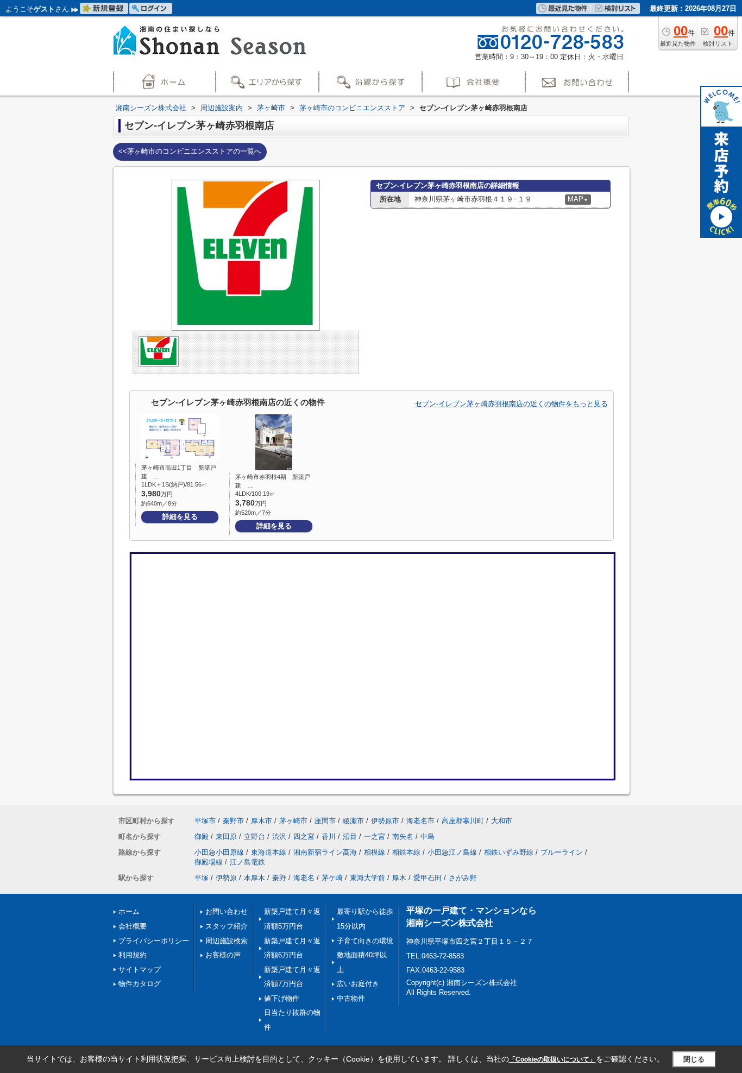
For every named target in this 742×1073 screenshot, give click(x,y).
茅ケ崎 (332, 878)
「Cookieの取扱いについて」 (552, 1059)
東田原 (226, 836)
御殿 (201, 836)
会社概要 (132, 926)
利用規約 (132, 955)
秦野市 (233, 821)
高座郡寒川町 (463, 821)
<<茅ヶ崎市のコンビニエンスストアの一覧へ (189, 151)
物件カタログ (139, 984)
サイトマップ (139, 969)
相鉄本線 (406, 852)
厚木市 (261, 821)
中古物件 (351, 998)
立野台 (254, 836)
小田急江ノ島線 (452, 852)
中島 (427, 836)
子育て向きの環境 (365, 941)
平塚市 (205, 821)
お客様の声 (223, 955)
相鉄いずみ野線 (508, 852)
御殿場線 (208, 862)
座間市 (325, 821)
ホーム (129, 911)
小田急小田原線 (219, 852)
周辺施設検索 (226, 941)
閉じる (694, 1059)
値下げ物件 (281, 998)
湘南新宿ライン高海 (325, 852)
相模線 (374, 852)
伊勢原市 (385, 821)
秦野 (279, 878)
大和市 (501, 821)
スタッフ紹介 (226, 926)
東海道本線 (268, 852)
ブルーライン (561, 852)
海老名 (304, 878)
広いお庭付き (358, 984)
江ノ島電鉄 (247, 862)
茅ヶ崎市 (293, 821)
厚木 (399, 878)
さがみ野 (463, 878)
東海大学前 (367, 878)
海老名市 (420, 821)
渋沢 (279, 836)
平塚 (201, 878)
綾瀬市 (353, 821)
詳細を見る (180, 517)
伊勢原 (226, 878)
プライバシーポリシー (153, 941)
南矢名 (402, 836)
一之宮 (374, 836)
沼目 (350, 836)
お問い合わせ (226, 911)
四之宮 (304, 836)
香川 (329, 836)
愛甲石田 (427, 878)
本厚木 (254, 878)
